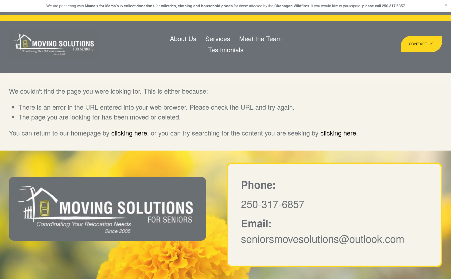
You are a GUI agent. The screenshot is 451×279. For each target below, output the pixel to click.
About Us (183, 38)
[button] (445, 5)
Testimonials (226, 49)
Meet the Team (260, 38)
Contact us (421, 44)
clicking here (129, 132)
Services (217, 38)
